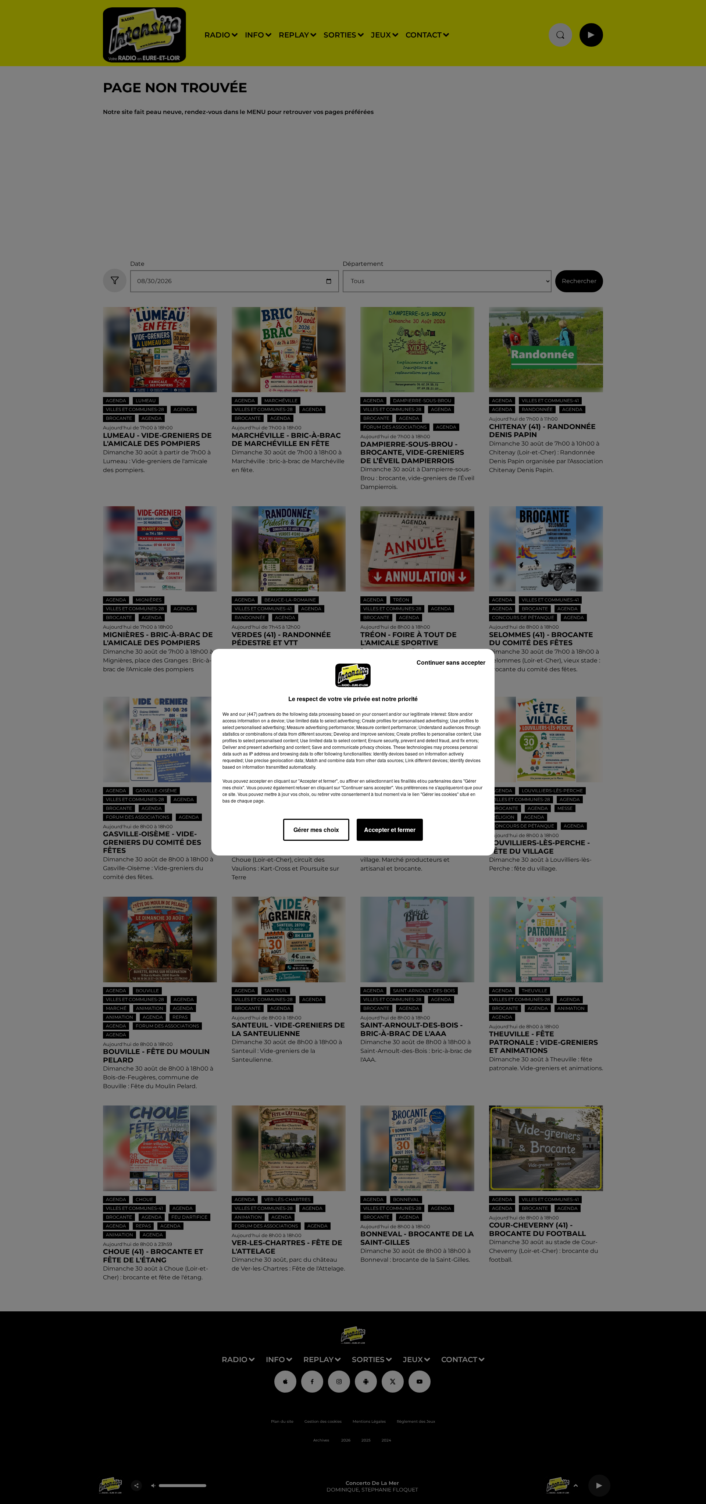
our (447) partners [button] (257, 714)
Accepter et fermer (390, 829)
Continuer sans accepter (451, 662)
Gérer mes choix (316, 829)
